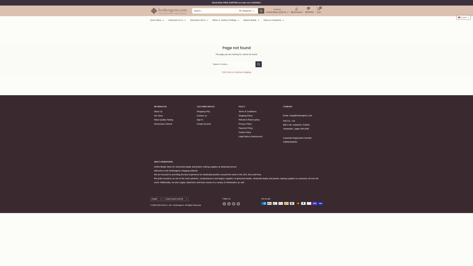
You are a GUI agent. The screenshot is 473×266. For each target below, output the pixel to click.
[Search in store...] (258, 64)
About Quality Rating (163, 120)
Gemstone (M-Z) (197, 20)
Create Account (204, 124)
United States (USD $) (174, 199)
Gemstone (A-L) (175, 20)
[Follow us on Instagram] (233, 204)
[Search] (261, 11)
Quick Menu (155, 20)
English (154, 199)
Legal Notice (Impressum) (250, 136)
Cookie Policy (245, 132)
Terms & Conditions (248, 111)
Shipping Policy (246, 116)
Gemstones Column (163, 124)
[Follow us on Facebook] (224, 204)
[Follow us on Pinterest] (238, 204)
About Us (158, 111)
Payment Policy (246, 128)
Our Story (158, 116)
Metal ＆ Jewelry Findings (224, 20)
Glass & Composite (272, 20)
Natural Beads (249, 20)
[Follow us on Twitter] (229, 204)
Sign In (200, 120)
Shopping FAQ (203, 111)
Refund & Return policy (249, 120)
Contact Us (202, 116)
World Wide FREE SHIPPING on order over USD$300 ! (236, 3)
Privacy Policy (245, 124)
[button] (463, 17)
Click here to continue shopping (236, 72)
